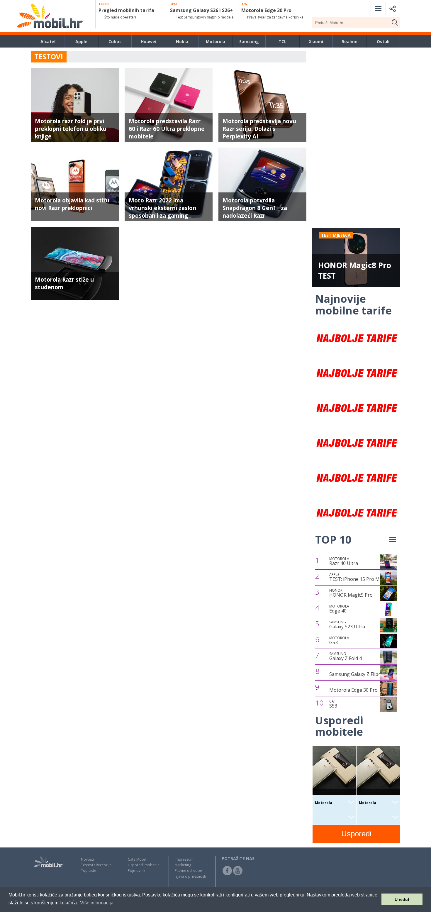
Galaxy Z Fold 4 (345, 656)
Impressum (184, 859)
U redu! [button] (402, 899)
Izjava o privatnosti (190, 876)
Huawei (148, 41)
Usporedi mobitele (143, 864)
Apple (81, 41)
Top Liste (88, 870)
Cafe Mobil (137, 859)
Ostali (383, 41)
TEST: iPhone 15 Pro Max (357, 577)
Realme (349, 41)
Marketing (183, 864)
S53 (333, 704)
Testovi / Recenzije (96, 864)
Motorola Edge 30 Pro (353, 690)
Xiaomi (316, 41)
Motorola (215, 41)
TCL (282, 41)
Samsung (249, 41)
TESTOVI (48, 56)
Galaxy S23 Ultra (347, 625)
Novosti (87, 859)
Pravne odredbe (188, 870)
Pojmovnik (136, 870)
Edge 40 (339, 609)
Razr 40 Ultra (343, 561)
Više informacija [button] (96, 902)
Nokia (182, 41)
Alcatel (47, 41)
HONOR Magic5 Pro (351, 593)
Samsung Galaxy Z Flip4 (355, 674)
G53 (339, 640)
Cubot (114, 41)
